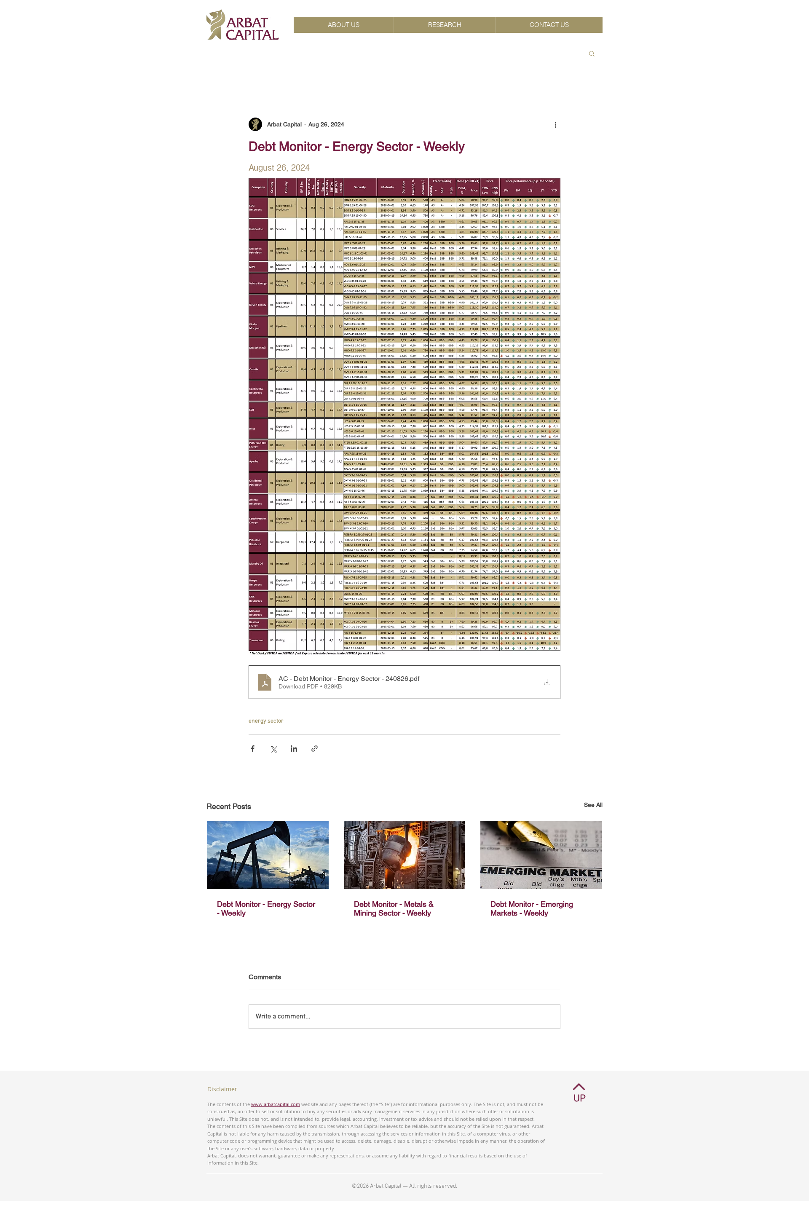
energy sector (266, 721)
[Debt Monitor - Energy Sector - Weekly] (268, 855)
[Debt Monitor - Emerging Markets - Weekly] (541, 855)
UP (579, 1099)
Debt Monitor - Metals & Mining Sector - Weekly (394, 908)
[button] (592, 53)
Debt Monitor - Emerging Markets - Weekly (531, 908)
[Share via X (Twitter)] (273, 749)
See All (593, 804)
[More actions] (555, 124)
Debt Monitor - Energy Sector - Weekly (266, 908)
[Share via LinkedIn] (294, 749)
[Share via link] (315, 749)
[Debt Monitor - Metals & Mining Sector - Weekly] (405, 855)
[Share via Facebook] (253, 749)
